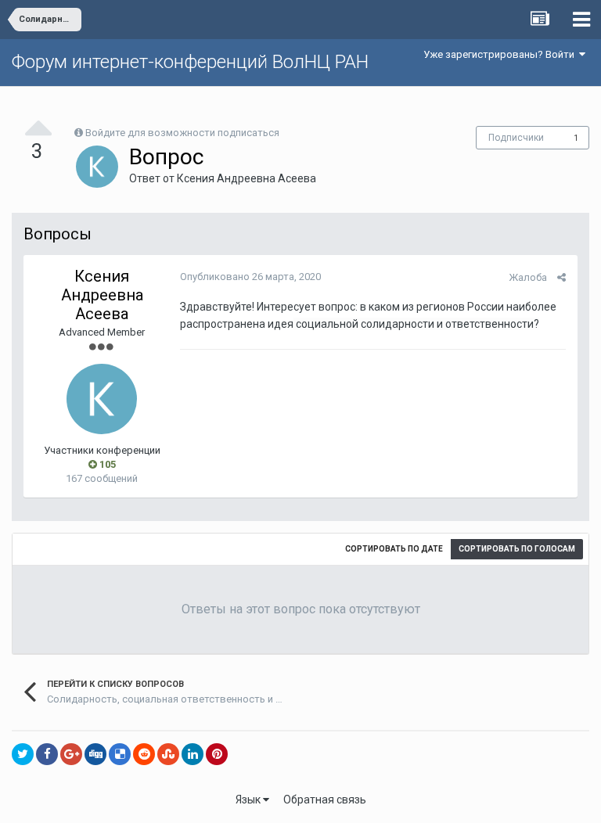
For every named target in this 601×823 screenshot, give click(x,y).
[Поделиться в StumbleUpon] (168, 754)
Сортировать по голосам (517, 548)
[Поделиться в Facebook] (47, 754)
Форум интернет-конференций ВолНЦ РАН (190, 62)
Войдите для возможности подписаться (182, 132)
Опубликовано (250, 276)
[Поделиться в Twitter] (23, 754)
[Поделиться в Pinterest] (217, 754)
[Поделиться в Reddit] (144, 754)
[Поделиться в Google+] (71, 754)
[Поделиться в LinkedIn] (192, 754)
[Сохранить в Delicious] (120, 754)
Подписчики (516, 137)
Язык (249, 799)
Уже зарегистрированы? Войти (501, 54)
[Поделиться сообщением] (561, 277)
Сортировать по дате (394, 548)
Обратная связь (324, 799)
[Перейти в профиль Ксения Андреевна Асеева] (97, 167)
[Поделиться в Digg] (95, 754)
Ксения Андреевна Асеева (246, 178)
